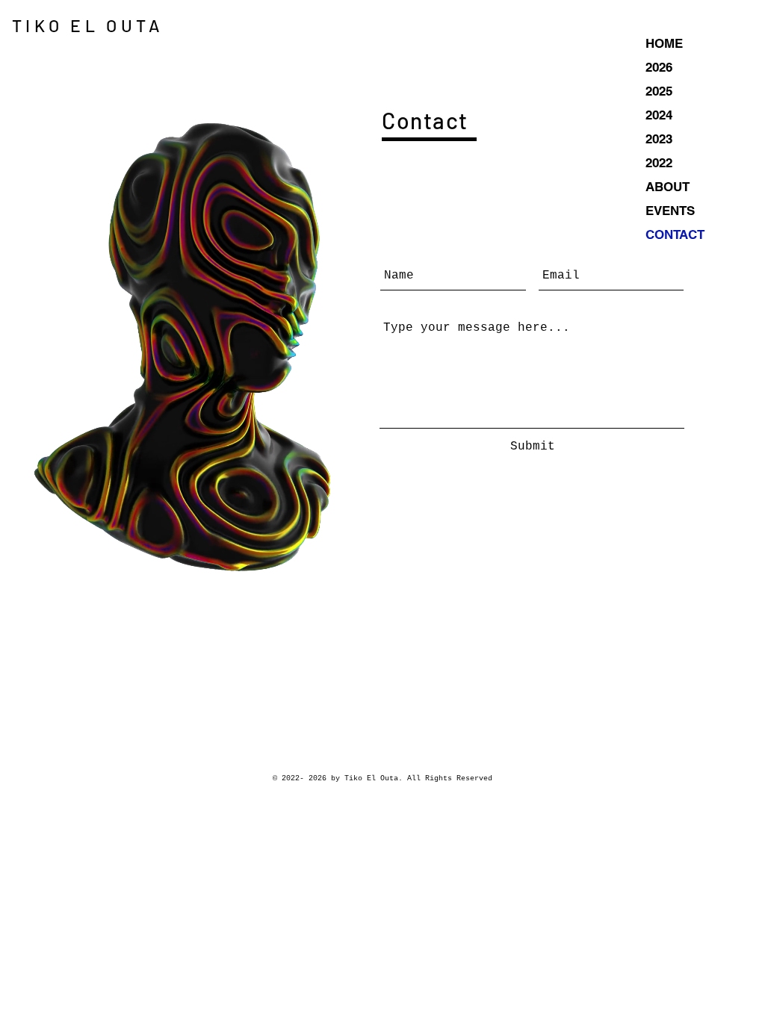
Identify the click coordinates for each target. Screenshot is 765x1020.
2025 (658, 91)
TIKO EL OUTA (87, 25)
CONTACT (674, 234)
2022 (658, 162)
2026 (658, 67)
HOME (664, 43)
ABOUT (667, 186)
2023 (658, 138)
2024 (658, 115)
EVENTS (670, 210)
